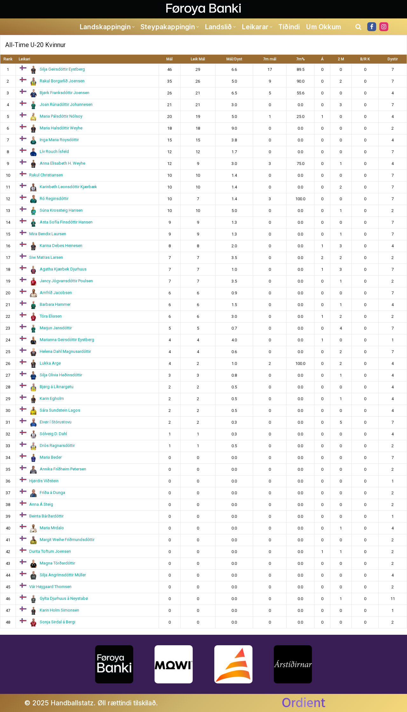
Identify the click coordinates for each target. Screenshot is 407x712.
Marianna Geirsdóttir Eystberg (67, 339)
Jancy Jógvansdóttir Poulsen (66, 280)
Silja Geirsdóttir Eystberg (62, 69)
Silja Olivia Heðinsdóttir (61, 375)
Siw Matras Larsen (46, 257)
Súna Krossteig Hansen (61, 210)
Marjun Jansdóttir (56, 327)
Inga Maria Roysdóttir (59, 139)
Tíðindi (289, 27)
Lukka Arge (50, 363)
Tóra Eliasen (51, 316)
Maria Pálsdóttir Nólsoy (61, 116)
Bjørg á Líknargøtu (56, 386)
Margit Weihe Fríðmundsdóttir (67, 539)
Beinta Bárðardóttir (46, 516)
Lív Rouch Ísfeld (54, 151)
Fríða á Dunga (52, 492)
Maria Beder (51, 457)
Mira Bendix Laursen (47, 233)
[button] (133, 27)
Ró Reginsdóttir (54, 198)
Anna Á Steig (41, 504)
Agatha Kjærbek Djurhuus (63, 269)
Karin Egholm (52, 398)
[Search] (358, 27)
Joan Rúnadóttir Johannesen (66, 104)
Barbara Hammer (55, 304)
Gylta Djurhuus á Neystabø (64, 598)
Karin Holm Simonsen (59, 610)
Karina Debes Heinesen (61, 245)
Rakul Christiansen (46, 175)
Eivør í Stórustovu (56, 422)
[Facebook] (371, 26)
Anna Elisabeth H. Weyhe (62, 163)
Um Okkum (323, 27)
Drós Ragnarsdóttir (57, 445)
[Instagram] (383, 26)
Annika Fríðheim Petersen (63, 469)
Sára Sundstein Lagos (60, 410)
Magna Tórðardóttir (57, 563)
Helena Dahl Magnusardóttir (65, 351)
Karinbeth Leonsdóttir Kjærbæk (68, 186)
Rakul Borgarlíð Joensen (62, 81)
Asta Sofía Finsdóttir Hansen (66, 222)
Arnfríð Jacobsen (56, 292)
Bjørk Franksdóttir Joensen (64, 92)
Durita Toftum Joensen (50, 551)
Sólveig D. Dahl (53, 433)
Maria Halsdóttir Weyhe (61, 128)
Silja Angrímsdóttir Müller (63, 574)
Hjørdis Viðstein (44, 480)
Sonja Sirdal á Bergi (57, 622)
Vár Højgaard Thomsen (50, 586)
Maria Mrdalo (52, 527)
